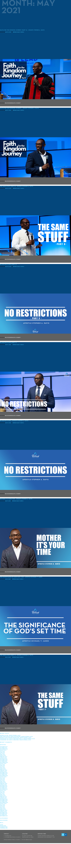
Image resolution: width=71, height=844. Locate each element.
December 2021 (3, 785)
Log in (1, 824)
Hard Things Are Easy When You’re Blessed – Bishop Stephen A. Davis (16, 736)
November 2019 (3, 813)
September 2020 (4, 802)
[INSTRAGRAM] (63, 834)
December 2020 (3, 799)
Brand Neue (29, 839)
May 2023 (2, 766)
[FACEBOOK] (65, 834)
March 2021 (3, 795)
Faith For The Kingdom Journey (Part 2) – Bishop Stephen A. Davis (22, 30)
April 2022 (2, 781)
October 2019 (3, 814)
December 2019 (3, 812)
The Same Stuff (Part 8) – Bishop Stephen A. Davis (16, 186)
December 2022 (3, 772)
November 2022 (3, 773)
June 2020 (2, 805)
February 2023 (3, 770)
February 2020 (3, 810)
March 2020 (3, 809)
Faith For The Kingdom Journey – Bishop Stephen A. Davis (19, 108)
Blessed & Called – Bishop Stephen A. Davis (10, 735)
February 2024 (3, 756)
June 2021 (2, 792)
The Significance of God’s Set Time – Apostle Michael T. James (21, 577)
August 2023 (3, 763)
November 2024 (4, 746)
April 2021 (2, 794)
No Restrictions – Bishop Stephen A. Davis (14, 420)
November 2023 (3, 760)
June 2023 (2, 765)
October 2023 (3, 761)
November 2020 (4, 800)
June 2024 (2, 752)
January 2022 (3, 784)
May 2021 (2, 793)
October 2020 (3, 801)
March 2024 (3, 755)
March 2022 (3, 782)
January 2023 (3, 771)
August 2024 (3, 750)
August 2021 (3, 790)
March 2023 (3, 769)
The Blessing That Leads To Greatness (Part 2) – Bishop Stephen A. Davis (17, 738)
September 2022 (4, 775)
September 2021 (4, 789)
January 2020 (3, 811)
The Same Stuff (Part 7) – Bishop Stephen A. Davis (16, 655)
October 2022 (3, 774)
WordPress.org (4, 828)
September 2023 (4, 762)
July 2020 (2, 804)
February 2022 (3, 783)
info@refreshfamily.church (12, 837)
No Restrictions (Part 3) (8, 264)
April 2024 (2, 754)
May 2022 (2, 780)
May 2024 (2, 753)
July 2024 (2, 751)
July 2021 (2, 791)
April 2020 (2, 808)
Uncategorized (8, 181)
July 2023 (2, 764)
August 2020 (3, 803)
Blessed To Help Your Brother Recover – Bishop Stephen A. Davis (15, 737)
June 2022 (2, 779)
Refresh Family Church (18, 32)
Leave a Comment (16, 181)
